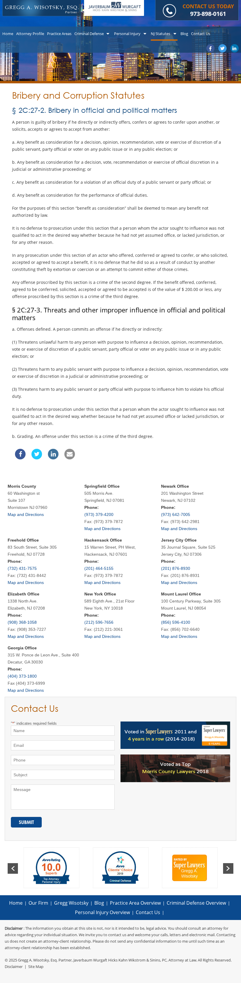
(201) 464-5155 (98, 568)
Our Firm (38, 903)
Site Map (35, 966)
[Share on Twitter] (36, 457)
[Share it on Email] (69, 457)
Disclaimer (14, 966)
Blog (99, 903)
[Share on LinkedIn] (53, 457)
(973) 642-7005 (175, 514)
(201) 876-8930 (175, 568)
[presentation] (13, 868)
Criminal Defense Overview (196, 903)
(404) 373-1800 (22, 676)
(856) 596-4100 (175, 622)
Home (16, 903)
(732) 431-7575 (22, 568)
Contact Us (148, 912)
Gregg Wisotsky (71, 903)
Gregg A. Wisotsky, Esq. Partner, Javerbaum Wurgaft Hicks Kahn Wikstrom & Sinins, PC (92, 960)
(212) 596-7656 (98, 622)
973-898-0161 (208, 14)
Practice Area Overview (135, 903)
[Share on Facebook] (20, 457)
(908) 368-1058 (22, 622)
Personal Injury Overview (102, 912)
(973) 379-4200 (98, 514)
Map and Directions (26, 514)
